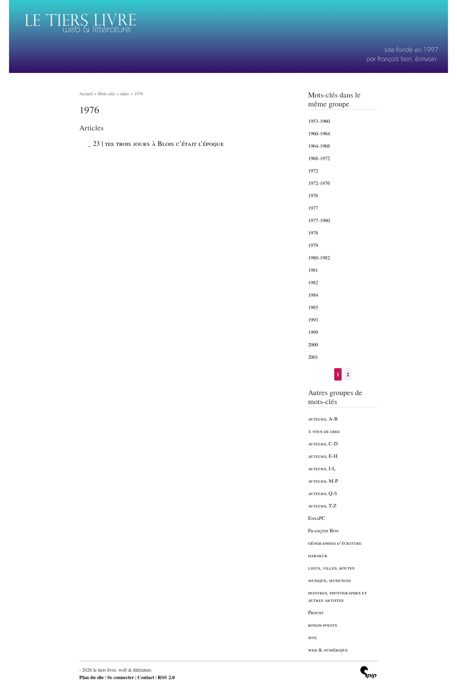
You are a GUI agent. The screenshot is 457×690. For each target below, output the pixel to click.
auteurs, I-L (321, 468)
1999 (313, 332)
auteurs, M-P (323, 480)
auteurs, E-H (322, 455)
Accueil (86, 94)
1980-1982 (319, 257)
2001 (313, 356)
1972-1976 (319, 183)
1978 (313, 232)
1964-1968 (319, 145)
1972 (313, 170)
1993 (313, 319)
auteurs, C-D (323, 443)
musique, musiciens (329, 580)
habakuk (317, 555)
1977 (313, 207)
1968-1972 (319, 158)
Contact (145, 677)
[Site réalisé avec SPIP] (368, 673)
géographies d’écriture (335, 542)
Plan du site (91, 677)
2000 (313, 344)
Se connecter (120, 677)
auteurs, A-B (323, 418)
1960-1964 (319, 133)
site (312, 637)
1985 (313, 307)
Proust (316, 612)
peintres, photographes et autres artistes (337, 596)
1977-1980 (319, 220)
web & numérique (328, 649)
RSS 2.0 (166, 677)
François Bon (323, 530)
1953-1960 (319, 120)
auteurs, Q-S (322, 493)
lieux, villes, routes (331, 567)
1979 (313, 245)
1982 (313, 282)
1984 (313, 294)
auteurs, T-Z (322, 505)
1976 (313, 195)
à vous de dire (324, 431)
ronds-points (322, 624)
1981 (313, 269)
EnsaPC (316, 517)
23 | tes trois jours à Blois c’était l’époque (158, 143)
